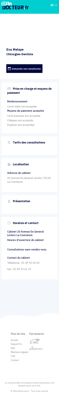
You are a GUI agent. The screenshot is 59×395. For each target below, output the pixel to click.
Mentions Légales (19, 352)
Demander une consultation (24, 68)
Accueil (14, 340)
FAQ (13, 348)
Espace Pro (16, 344)
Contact (15, 360)
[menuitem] (53, 5)
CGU (13, 356)
